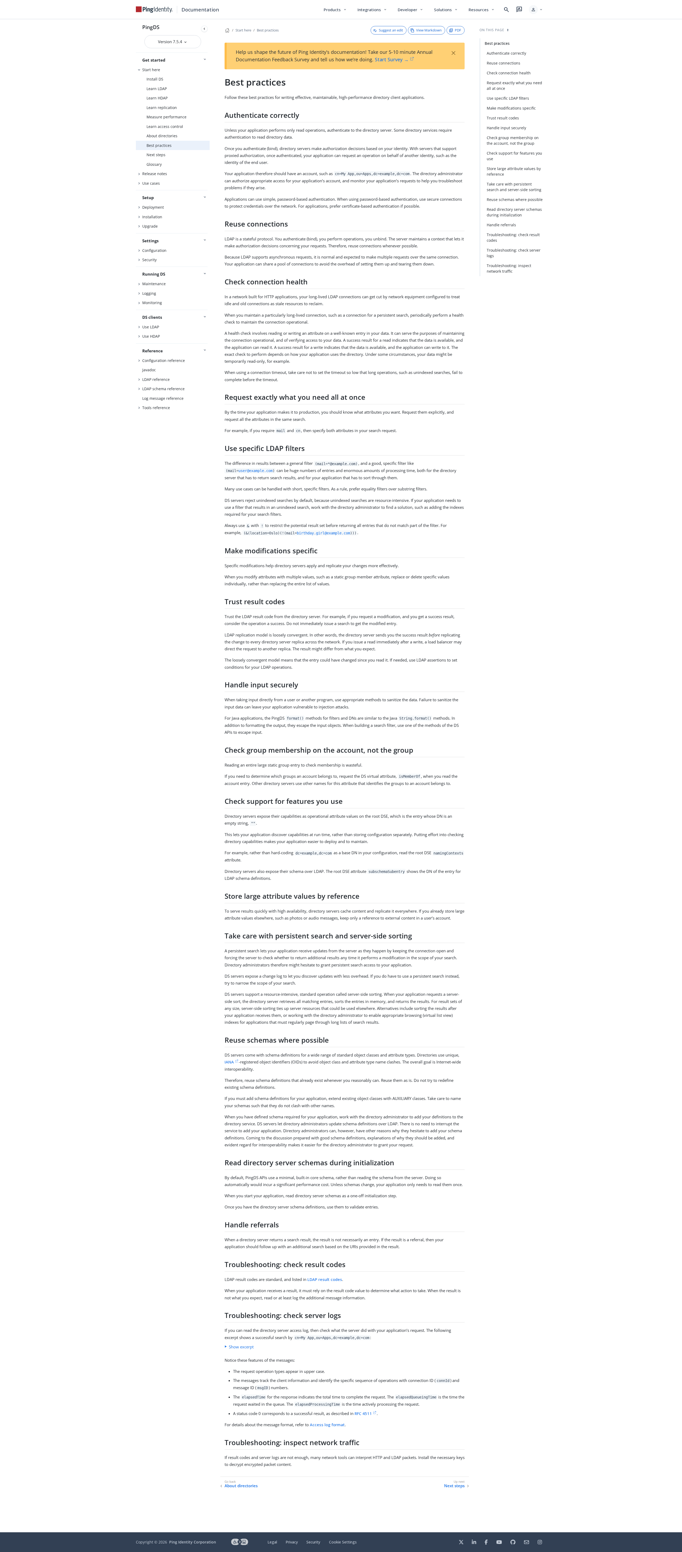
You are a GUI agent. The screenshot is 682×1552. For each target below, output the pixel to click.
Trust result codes (503, 117)
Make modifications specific (511, 108)
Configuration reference (163, 360)
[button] (536, 9)
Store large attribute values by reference (514, 171)
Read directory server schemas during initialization (514, 212)
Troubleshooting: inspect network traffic (509, 268)
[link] (154, 9)
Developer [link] (410, 9)
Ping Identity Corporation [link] (192, 1542)
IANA (229, 1062)
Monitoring (152, 302)
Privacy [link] (292, 1542)
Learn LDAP (157, 88)
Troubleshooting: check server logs (514, 253)
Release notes (154, 173)
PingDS (150, 27)
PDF (458, 30)
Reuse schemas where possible (515, 199)
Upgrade (150, 226)
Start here (151, 69)
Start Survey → (392, 59)
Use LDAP (150, 326)
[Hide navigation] (204, 29)
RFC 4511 (363, 1413)
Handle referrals (501, 224)
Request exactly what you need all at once (514, 85)
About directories (162, 135)
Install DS (155, 79)
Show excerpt (241, 1346)
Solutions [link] (446, 9)
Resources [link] (482, 9)
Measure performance (166, 116)
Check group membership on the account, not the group (513, 140)
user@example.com (255, 471)
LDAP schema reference (163, 388)
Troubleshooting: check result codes (513, 237)
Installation (152, 216)
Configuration (154, 250)
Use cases (151, 183)
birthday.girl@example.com (323, 533)
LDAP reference (156, 379)
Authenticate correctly (506, 53)
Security (149, 259)
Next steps (156, 154)
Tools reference (156, 407)
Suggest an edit (391, 30)
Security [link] (313, 1542)
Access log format (327, 1424)
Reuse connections (503, 63)
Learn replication (162, 107)
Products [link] (335, 9)
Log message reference (163, 398)
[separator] (209, 775)
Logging (149, 293)
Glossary (154, 164)
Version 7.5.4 (170, 41)
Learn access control (165, 126)
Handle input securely (506, 127)
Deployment (153, 207)
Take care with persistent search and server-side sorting (514, 187)
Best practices (159, 145)
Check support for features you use (514, 156)
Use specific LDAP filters (508, 98)
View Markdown (429, 30)
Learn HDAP (157, 97)
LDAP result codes (324, 1279)
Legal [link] (272, 1542)
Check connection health (509, 72)
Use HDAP (151, 336)
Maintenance (154, 283)
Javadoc (149, 369)
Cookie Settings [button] (343, 1542)
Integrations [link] (372, 9)
